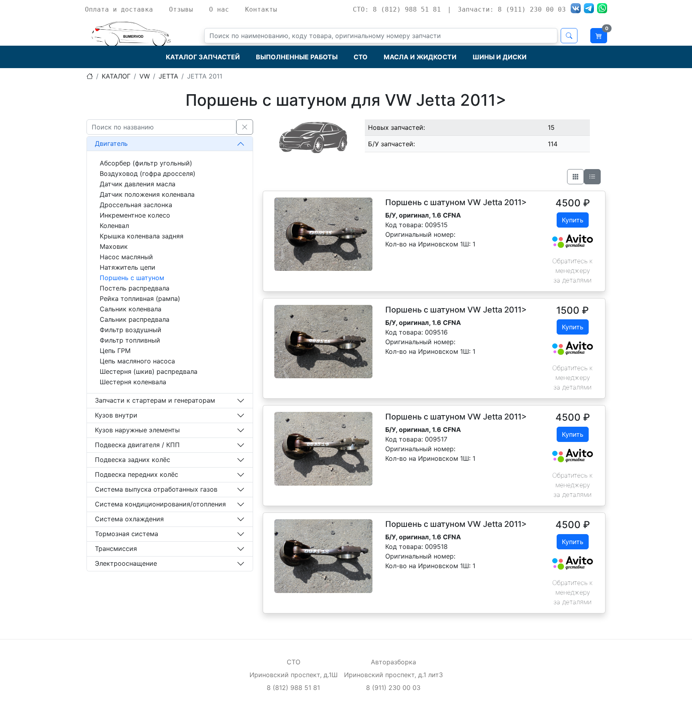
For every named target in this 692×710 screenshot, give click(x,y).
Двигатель (111, 143)
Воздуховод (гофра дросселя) (147, 173)
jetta (168, 76)
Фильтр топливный (130, 340)
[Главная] (89, 76)
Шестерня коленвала (133, 382)
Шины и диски (500, 57)
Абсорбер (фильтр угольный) (146, 163)
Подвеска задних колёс (132, 460)
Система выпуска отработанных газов (156, 489)
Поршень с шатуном (132, 278)
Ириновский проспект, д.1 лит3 (393, 675)
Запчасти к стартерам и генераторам (155, 400)
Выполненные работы (297, 57)
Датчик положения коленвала (147, 194)
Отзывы (181, 9)
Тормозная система (126, 534)
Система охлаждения (129, 519)
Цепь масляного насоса (137, 361)
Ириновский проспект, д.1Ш (293, 675)
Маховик (114, 246)
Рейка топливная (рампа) (140, 298)
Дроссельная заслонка (136, 205)
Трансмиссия (116, 549)
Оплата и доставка (119, 9)
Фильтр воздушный (130, 330)
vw (144, 76)
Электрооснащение (126, 563)
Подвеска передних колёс (136, 474)
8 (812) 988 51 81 (293, 688)
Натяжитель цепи (127, 267)
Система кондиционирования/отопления (160, 504)
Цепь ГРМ (115, 351)
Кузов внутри (116, 415)
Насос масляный (126, 257)
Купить (572, 220)
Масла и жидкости (420, 57)
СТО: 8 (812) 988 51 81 (397, 9)
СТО (361, 57)
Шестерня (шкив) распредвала (148, 371)
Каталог (116, 76)
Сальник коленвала (130, 309)
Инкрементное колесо (135, 215)
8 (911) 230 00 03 (393, 688)
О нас (219, 9)
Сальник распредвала (134, 319)
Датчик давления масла (137, 184)
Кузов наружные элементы (137, 430)
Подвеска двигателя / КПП (137, 445)
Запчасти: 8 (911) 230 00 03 (512, 9)
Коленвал (114, 226)
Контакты (261, 9)
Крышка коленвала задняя (141, 236)
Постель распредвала (134, 288)
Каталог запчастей (203, 57)
